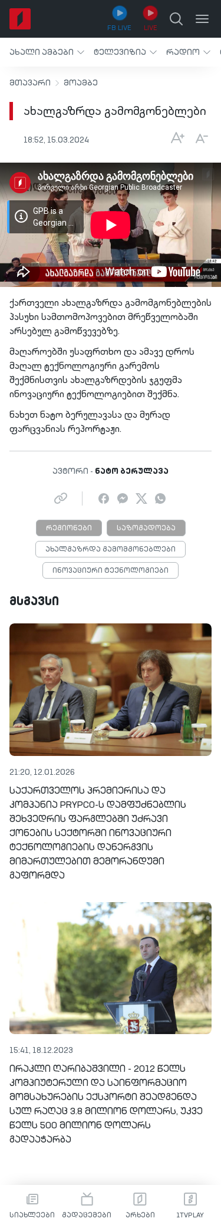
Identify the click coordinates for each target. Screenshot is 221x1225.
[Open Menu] (202, 18)
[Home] (20, 18)
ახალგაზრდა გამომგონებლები (110, 549)
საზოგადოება (146, 528)
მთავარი (30, 83)
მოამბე (81, 83)
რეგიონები (69, 528)
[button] (46, 52)
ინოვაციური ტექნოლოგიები (110, 570)
